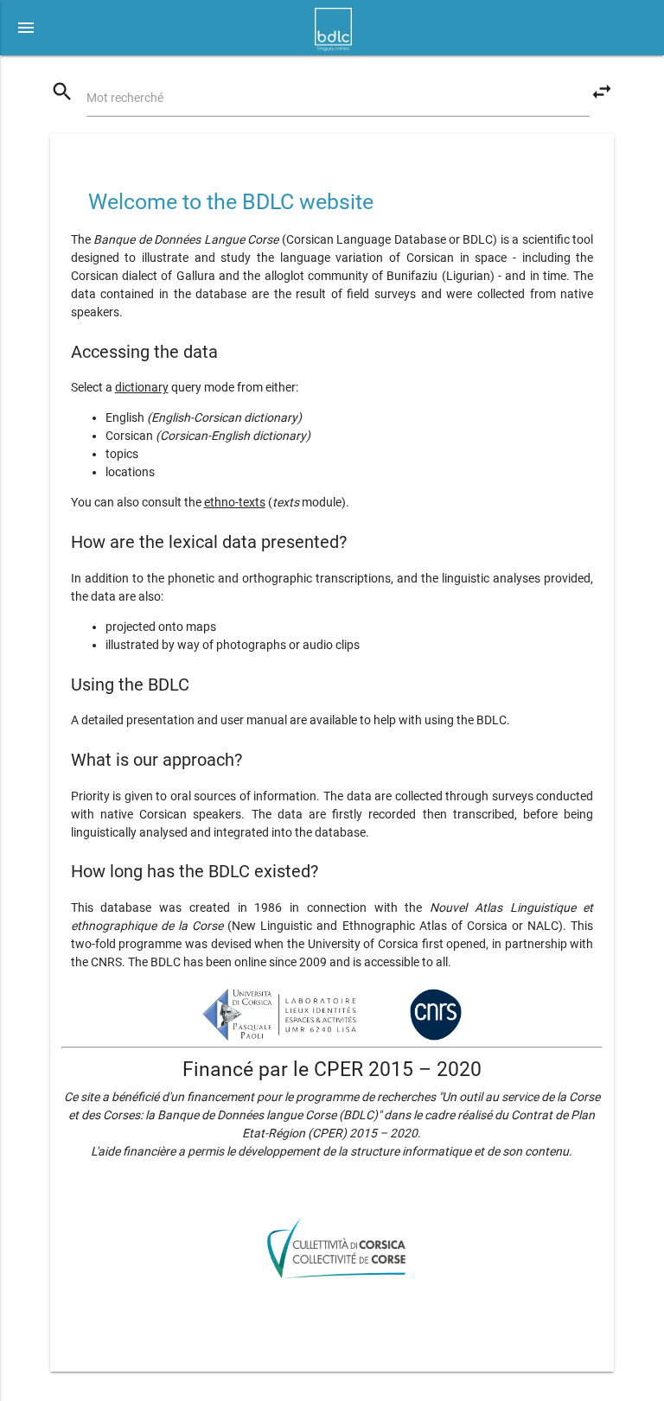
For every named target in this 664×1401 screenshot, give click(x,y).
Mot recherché (124, 98)
